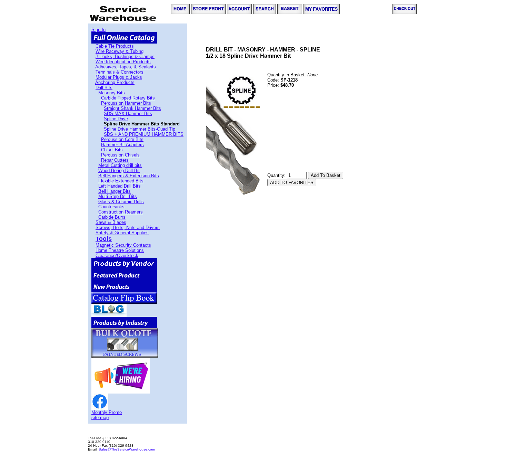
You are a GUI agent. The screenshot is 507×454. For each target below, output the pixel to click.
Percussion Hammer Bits (126, 103)
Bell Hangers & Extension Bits (128, 175)
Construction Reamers (120, 212)
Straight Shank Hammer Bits (132, 108)
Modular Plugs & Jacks (119, 77)
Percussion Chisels (120, 155)
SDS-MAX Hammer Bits (128, 113)
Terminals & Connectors (119, 72)
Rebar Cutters (115, 160)
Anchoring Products (115, 82)
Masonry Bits (111, 92)
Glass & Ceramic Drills (121, 201)
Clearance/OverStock (117, 255)
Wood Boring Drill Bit (119, 170)
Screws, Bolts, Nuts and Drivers (128, 227)
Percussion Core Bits (122, 139)
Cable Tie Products (115, 46)
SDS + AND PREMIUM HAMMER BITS (143, 134)
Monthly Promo (106, 412)
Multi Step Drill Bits (117, 196)
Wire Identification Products (123, 61)
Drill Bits (104, 87)
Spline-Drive (116, 118)
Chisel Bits (112, 149)
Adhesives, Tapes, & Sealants (125, 66)
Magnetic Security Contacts (123, 245)
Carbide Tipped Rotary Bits (128, 98)
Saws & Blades (111, 222)
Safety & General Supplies (122, 232)
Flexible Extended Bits (120, 180)
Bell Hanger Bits (114, 191)
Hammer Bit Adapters (122, 144)
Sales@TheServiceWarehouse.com (127, 449)
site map (100, 417)
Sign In (98, 29)
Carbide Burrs (112, 217)
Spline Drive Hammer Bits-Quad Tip (139, 129)
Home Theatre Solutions (120, 250)
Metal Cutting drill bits (120, 165)
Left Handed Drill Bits (119, 186)
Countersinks (111, 206)
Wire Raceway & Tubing (119, 51)
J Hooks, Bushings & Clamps (125, 56)
